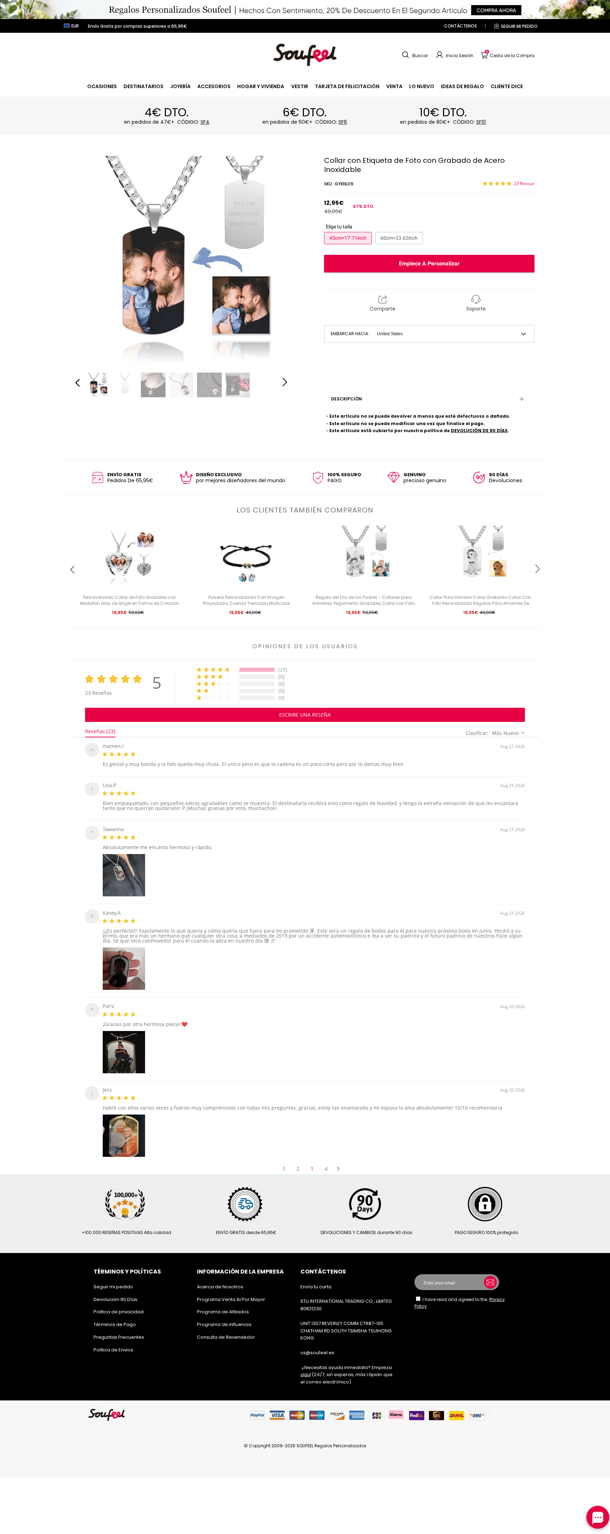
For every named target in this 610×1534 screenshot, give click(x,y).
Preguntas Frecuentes (119, 1328)
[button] (414, 55)
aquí (305, 1366)
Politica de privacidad (119, 1303)
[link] (102, 86)
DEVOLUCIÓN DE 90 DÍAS (479, 431)
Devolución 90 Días (115, 1291)
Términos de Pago (115, 1316)
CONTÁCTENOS (460, 26)
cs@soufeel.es (317, 1344)
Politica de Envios (113, 1341)
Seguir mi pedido (519, 26)
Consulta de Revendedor (226, 1328)
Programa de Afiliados (223, 1303)
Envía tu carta (315, 1278)
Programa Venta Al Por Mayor (231, 1291)
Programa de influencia (224, 1316)
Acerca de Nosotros (220, 1278)
